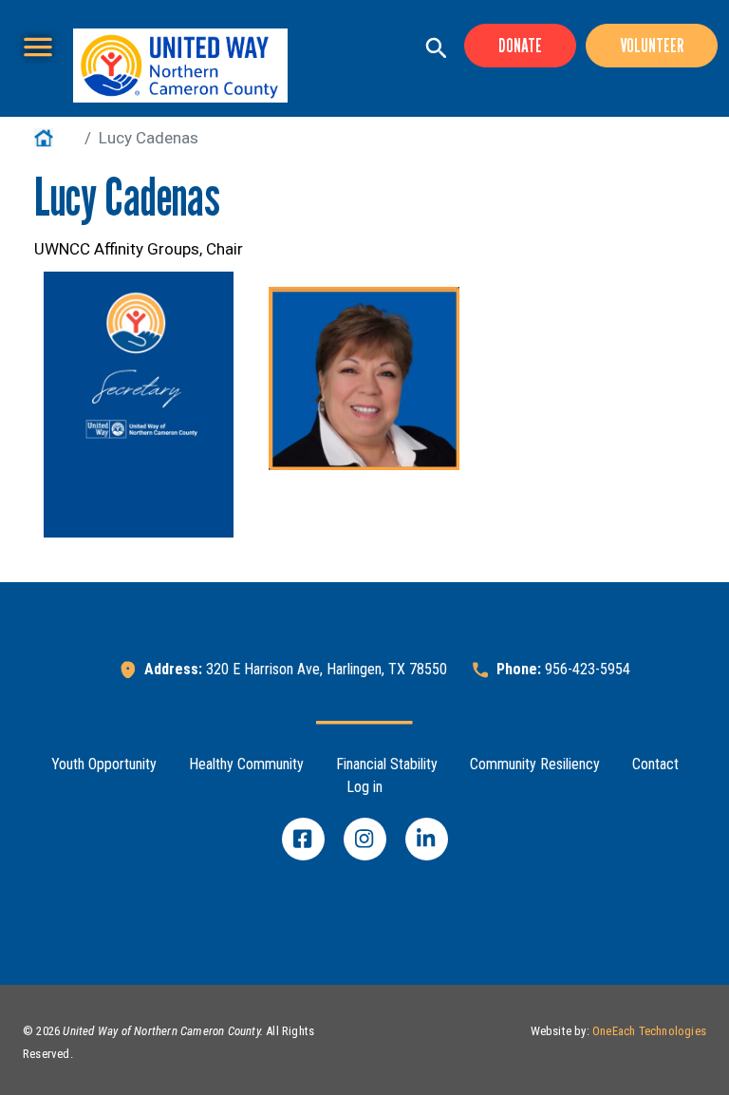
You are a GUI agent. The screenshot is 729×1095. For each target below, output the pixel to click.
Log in (364, 787)
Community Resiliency (535, 764)
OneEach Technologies (649, 1031)
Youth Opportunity (104, 764)
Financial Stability (387, 764)
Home (55, 137)
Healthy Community (246, 764)
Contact (655, 764)
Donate (520, 45)
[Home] (180, 65)
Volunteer (651, 45)
